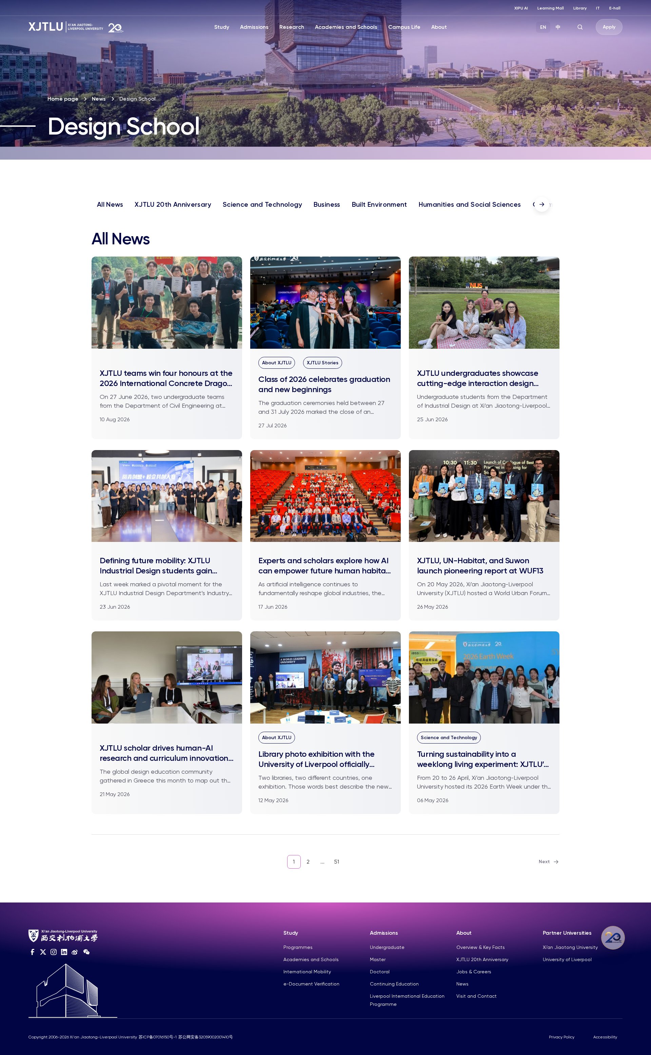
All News (110, 204)
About (439, 27)
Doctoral (380, 971)
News (99, 99)
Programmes (298, 947)
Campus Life (404, 27)
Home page (62, 99)
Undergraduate (387, 947)
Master (378, 959)
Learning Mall (550, 8)
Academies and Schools (346, 27)
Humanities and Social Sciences (470, 204)
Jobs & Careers (473, 971)
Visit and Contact (476, 996)
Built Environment (379, 204)
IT (598, 8)
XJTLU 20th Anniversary (173, 204)
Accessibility (605, 1037)
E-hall (614, 8)
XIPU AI (521, 8)
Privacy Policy (561, 1037)
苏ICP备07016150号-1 (158, 1037)
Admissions (254, 27)
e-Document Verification (311, 984)
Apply (609, 27)
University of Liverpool (567, 959)
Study (221, 27)
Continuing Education (394, 984)
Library (580, 8)
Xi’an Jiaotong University (570, 947)
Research (291, 27)
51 (336, 861)
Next (544, 862)
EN (543, 27)
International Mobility (307, 971)
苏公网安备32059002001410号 (205, 1037)
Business (327, 204)
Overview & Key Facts (480, 947)
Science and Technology (262, 204)
